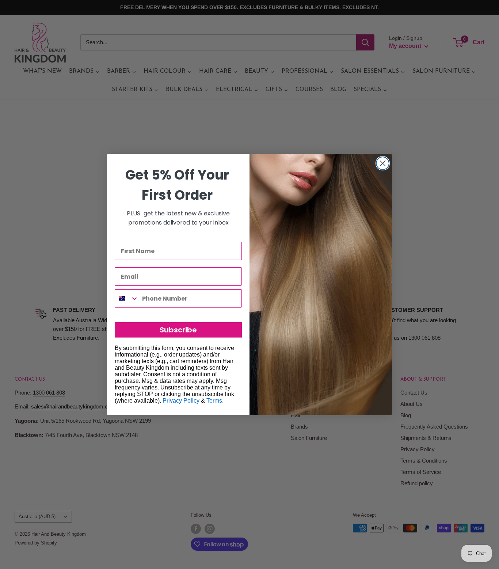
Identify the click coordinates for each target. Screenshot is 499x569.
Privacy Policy (181, 400)
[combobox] (126, 298)
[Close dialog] (382, 163)
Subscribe (178, 330)
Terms (214, 400)
